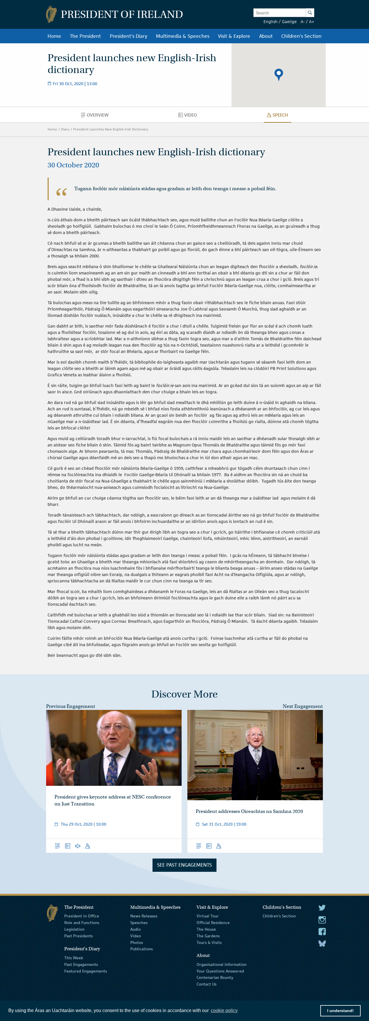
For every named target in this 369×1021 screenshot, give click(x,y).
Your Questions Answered (220, 970)
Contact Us (206, 984)
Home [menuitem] (54, 36)
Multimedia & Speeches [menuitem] (182, 36)
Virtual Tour (208, 916)
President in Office (81, 916)
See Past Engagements (184, 865)
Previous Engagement (70, 706)
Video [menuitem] (192, 116)
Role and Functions (81, 922)
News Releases (143, 916)
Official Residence (213, 922)
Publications (141, 948)
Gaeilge (289, 21)
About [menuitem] (266, 36)
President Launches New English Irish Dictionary (110, 129)
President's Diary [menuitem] (128, 36)
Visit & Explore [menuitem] (234, 36)
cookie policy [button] (224, 1010)
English (270, 21)
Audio (135, 929)
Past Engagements (81, 964)
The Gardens (208, 935)
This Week (73, 957)
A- (303, 21)
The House (206, 929)
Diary (65, 129)
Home (52, 129)
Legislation (74, 929)
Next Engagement (303, 706)
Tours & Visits (209, 942)
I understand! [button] (340, 1010)
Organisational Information (221, 964)
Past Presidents (78, 935)
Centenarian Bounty (215, 977)
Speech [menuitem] (282, 116)
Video (135, 935)
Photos (136, 942)
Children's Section (279, 916)
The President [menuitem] (85, 36)
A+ (311, 21)
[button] (278, 75)
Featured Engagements (85, 970)
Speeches (139, 922)
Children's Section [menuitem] (301, 36)
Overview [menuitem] (99, 116)
